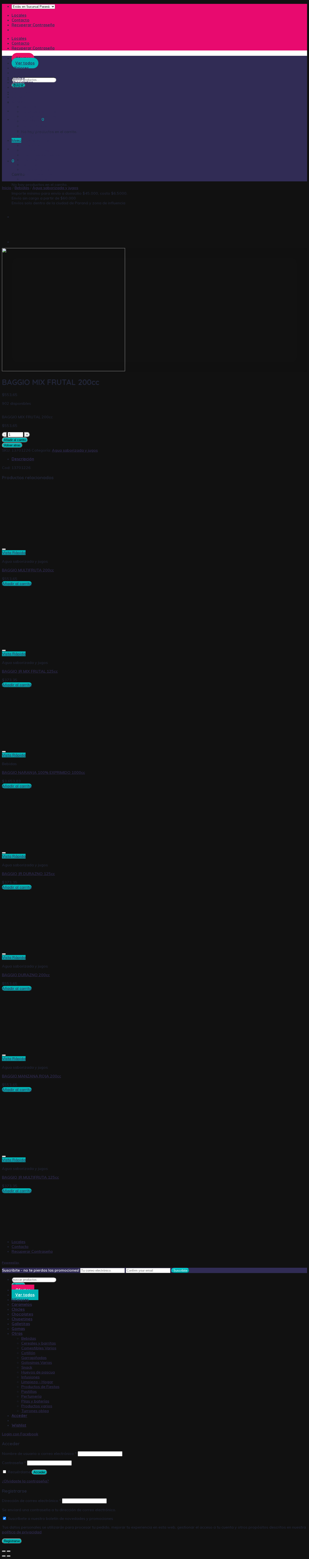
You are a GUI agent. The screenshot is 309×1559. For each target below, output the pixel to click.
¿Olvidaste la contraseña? (25, 1481)
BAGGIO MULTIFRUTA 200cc (28, 570)
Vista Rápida (14, 552)
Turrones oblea (35, 179)
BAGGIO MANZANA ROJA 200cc (31, 1076)
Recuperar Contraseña (33, 24)
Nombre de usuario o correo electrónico (39, 1453)
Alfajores (20, 1299)
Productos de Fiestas (40, 154)
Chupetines (22, 87)
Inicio (6, 187)
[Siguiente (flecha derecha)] (9, 1556)
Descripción (23, 458)
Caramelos (22, 1304)
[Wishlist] (4, 549)
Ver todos (25, 1294)
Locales (19, 15)
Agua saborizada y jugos (55, 187)
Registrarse (12, 1541)
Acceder (39, 1472)
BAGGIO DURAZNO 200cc (26, 974)
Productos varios (36, 174)
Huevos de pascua (38, 140)
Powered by (11, 1262)
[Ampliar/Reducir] (9, 1551)
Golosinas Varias (36, 130)
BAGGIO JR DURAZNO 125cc (28, 873)
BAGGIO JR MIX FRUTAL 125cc (30, 671)
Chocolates (22, 82)
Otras (17, 101)
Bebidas (28, 106)
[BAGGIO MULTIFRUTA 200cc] (24, 216)
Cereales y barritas (38, 111)
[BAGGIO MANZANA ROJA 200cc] (24, 241)
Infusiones (30, 145)
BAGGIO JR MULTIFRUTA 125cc (30, 1177)
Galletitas (21, 92)
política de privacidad (22, 1532)
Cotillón (28, 121)
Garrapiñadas (34, 125)
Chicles (18, 77)
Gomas (18, 96)
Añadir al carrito (15, 440)
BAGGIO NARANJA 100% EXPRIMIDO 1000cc (43, 772)
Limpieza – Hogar (37, 150)
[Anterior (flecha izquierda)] (4, 1556)
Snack (26, 135)
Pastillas (29, 159)
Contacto (20, 20)
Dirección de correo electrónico (31, 1500)
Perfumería (31, 164)
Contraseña (14, 1462)
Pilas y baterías (35, 169)
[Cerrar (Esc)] (4, 1551)
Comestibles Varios (38, 116)
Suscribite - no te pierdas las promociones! (40, 1270)
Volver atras (12, 445)
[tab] (159, 458)
